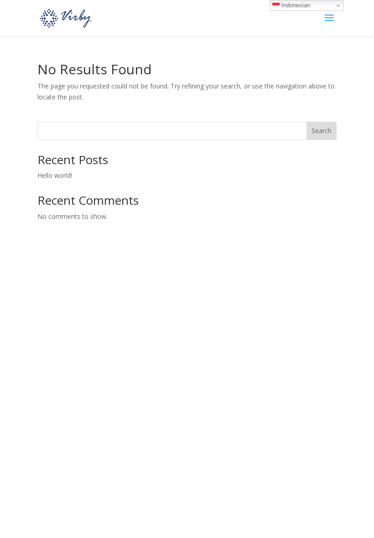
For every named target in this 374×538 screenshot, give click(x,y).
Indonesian (295, 5)
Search (322, 130)
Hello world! (54, 175)
